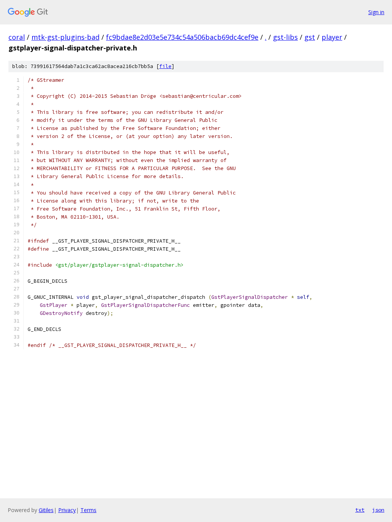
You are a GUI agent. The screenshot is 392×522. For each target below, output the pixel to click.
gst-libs (285, 37)
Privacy (67, 510)
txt (359, 509)
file (165, 66)
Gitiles (46, 510)
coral (16, 37)
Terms (88, 510)
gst (309, 37)
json (378, 509)
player (332, 37)
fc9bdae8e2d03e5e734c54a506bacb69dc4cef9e (182, 37)
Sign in (376, 12)
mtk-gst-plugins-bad (65, 37)
